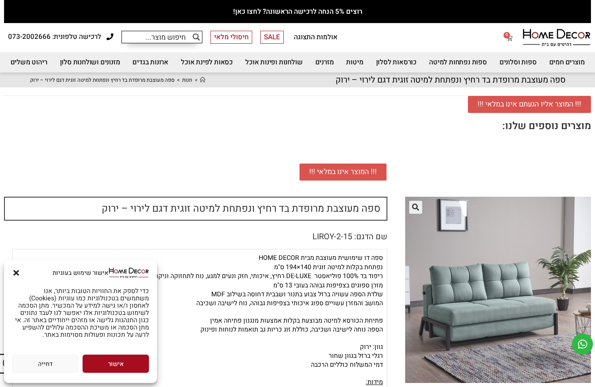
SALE (272, 37)
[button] (16, 273)
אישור (116, 363)
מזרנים (324, 62)
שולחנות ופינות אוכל (273, 62)
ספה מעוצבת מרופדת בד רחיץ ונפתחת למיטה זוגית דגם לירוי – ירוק (102, 80)
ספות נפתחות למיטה (458, 62)
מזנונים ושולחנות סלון (90, 62)
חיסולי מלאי (231, 37)
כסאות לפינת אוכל (207, 62)
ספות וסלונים (518, 62)
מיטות (354, 62)
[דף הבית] (202, 80)
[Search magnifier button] (196, 37)
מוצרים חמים (567, 62)
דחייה (45, 363)
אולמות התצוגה (316, 37)
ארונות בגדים (150, 62)
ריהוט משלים (29, 62)
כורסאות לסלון (396, 62)
